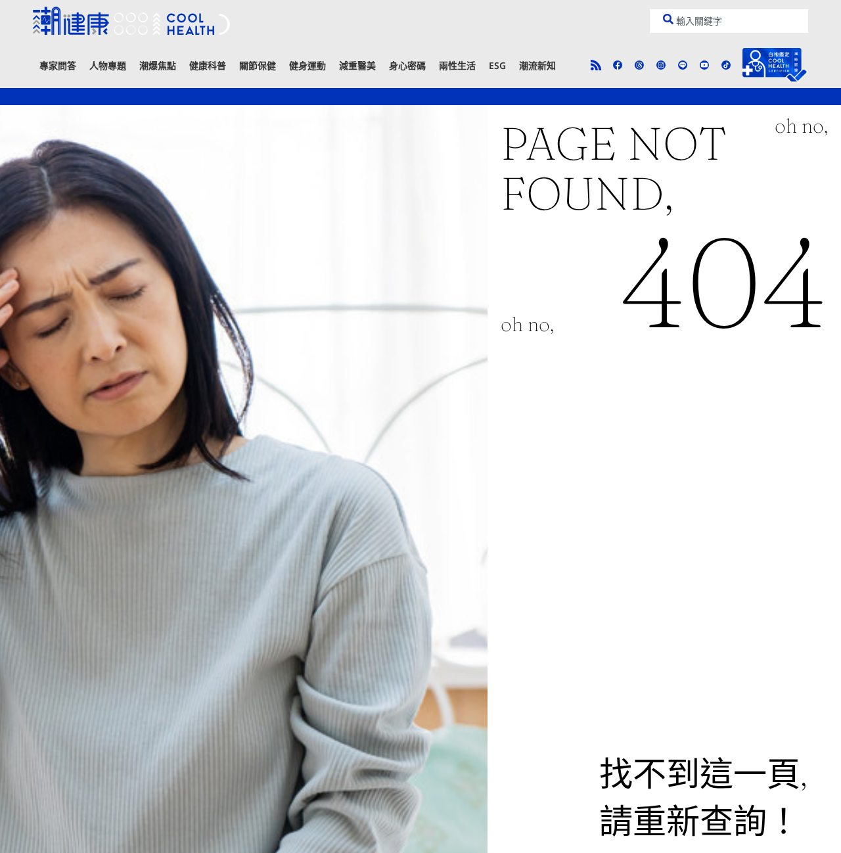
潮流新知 (537, 65)
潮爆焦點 (157, 65)
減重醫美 (357, 65)
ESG (497, 65)
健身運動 (307, 65)
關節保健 (257, 65)
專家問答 (57, 65)
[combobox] (729, 21)
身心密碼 (407, 65)
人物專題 (107, 65)
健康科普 (207, 65)
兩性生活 (457, 65)
